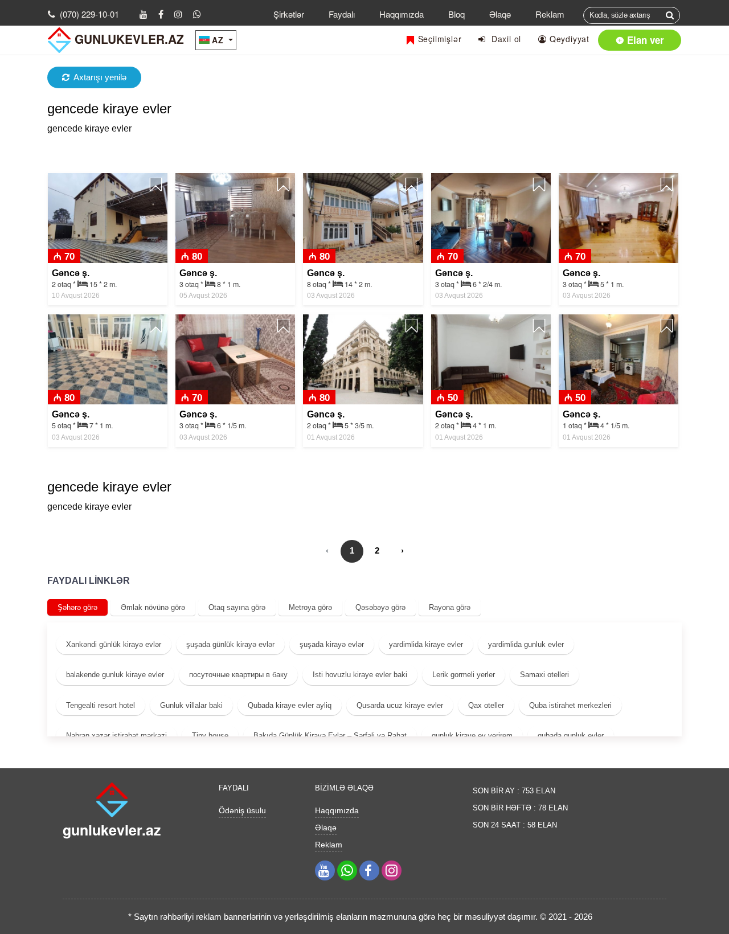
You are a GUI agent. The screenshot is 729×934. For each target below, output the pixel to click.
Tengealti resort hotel (100, 705)
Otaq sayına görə (236, 607)
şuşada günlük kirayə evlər (230, 644)
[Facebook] (160, 14)
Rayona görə (449, 607)
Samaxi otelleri (544, 674)
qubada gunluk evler (571, 735)
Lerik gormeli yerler (463, 674)
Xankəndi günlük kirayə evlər (113, 644)
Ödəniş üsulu (242, 810)
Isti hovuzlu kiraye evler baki (360, 674)
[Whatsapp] (197, 14)
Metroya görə (310, 607)
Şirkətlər (288, 14)
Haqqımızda (401, 14)
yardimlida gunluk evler (526, 644)
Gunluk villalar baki (191, 705)
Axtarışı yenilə (99, 77)
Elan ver (644, 40)
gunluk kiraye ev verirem (472, 735)
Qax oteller (486, 705)
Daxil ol (503, 38)
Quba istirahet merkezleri (570, 705)
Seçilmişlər (438, 38)
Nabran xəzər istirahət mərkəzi (116, 735)
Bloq (456, 14)
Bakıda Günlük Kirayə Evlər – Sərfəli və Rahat (330, 735)
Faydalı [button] (342, 14)
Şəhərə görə (77, 607)
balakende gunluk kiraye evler (115, 674)
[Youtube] (144, 14)
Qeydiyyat (568, 38)
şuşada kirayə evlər (332, 644)
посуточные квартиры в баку (238, 674)
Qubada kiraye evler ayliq (289, 705)
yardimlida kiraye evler (426, 644)
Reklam (549, 14)
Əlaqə (500, 14)
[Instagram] (178, 14)
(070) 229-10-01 (89, 14)
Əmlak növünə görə (153, 607)
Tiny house (210, 735)
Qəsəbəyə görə (380, 607)
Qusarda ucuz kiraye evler (400, 705)
